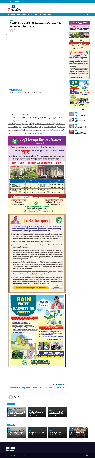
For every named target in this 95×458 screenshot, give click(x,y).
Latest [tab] (74, 109)
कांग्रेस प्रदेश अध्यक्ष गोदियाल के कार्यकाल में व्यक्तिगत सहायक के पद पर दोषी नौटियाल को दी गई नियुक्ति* (57, 413)
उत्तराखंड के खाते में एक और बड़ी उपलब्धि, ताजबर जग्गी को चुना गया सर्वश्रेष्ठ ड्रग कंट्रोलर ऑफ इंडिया (81, 133)
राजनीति (36, 14)
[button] (87, 14)
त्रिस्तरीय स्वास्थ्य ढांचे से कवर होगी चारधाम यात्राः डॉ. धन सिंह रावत (52, 387)
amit (16, 29)
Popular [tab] (84, 109)
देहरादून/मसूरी (13, 14)
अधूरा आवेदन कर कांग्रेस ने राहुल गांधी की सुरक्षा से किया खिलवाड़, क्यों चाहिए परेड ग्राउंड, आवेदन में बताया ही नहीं (16, 413)
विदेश (40, 14)
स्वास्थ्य (45, 14)
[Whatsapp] (20, 90)
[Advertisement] (37, 102)
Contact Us (87, 455)
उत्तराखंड (18, 14)
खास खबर (24, 14)
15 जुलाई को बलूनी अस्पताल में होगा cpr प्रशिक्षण (36, 412)
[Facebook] (12, 90)
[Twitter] (15, 90)
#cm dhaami (23, 31)
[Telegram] (17, 90)
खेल (28, 14)
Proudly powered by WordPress (11, 455)
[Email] (10, 90)
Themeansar (26, 455)
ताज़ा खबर (49, 14)
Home (83, 455)
